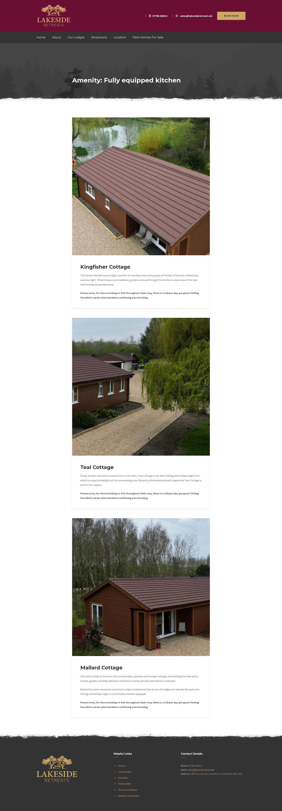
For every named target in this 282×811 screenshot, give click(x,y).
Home (41, 37)
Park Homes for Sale (148, 37)
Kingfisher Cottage (105, 267)
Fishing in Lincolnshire (128, 795)
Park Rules (123, 777)
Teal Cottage (97, 467)
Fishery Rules (124, 783)
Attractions (99, 37)
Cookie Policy (124, 771)
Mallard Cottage (101, 668)
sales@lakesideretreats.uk (201, 769)
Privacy (121, 765)
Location (120, 37)
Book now (231, 15)
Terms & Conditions (127, 789)
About (56, 37)
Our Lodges (76, 37)
